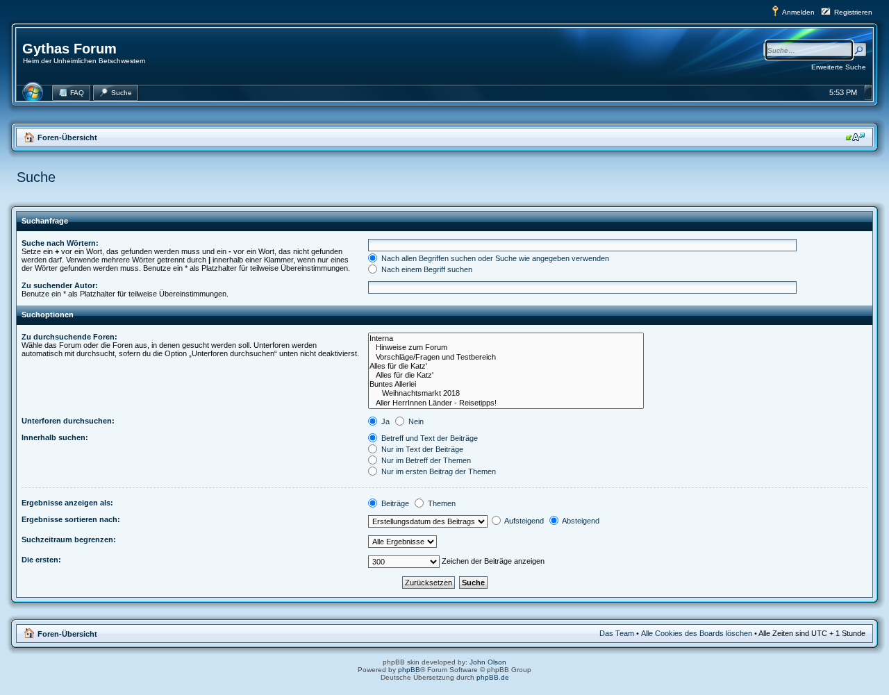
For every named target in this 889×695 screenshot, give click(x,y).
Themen (441, 503)
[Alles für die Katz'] (505, 366)
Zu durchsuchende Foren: (69, 337)
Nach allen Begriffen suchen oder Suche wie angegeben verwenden (494, 258)
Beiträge (394, 503)
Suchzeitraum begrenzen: (69, 539)
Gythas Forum (69, 48)
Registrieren (853, 12)
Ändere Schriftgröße (855, 137)
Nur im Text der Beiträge (421, 449)
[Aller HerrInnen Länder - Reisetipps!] (505, 403)
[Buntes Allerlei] (505, 384)
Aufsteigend (523, 521)
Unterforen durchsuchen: (68, 421)
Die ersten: (41, 559)
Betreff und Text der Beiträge (428, 438)
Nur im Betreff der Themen (425, 460)
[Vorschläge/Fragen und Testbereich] (505, 357)
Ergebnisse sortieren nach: (71, 519)
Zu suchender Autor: (60, 285)
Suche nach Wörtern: (60, 243)
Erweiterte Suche (838, 67)
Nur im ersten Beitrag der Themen (437, 471)
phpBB (409, 669)
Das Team (616, 633)
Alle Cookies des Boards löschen (696, 633)
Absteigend (579, 521)
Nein (415, 421)
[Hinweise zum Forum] (505, 347)
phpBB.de (492, 677)
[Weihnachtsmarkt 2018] (505, 393)
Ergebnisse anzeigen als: (67, 503)
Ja (384, 421)
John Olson (488, 662)
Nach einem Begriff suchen (425, 269)
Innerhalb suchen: (55, 437)
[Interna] (505, 338)
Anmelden (798, 12)
